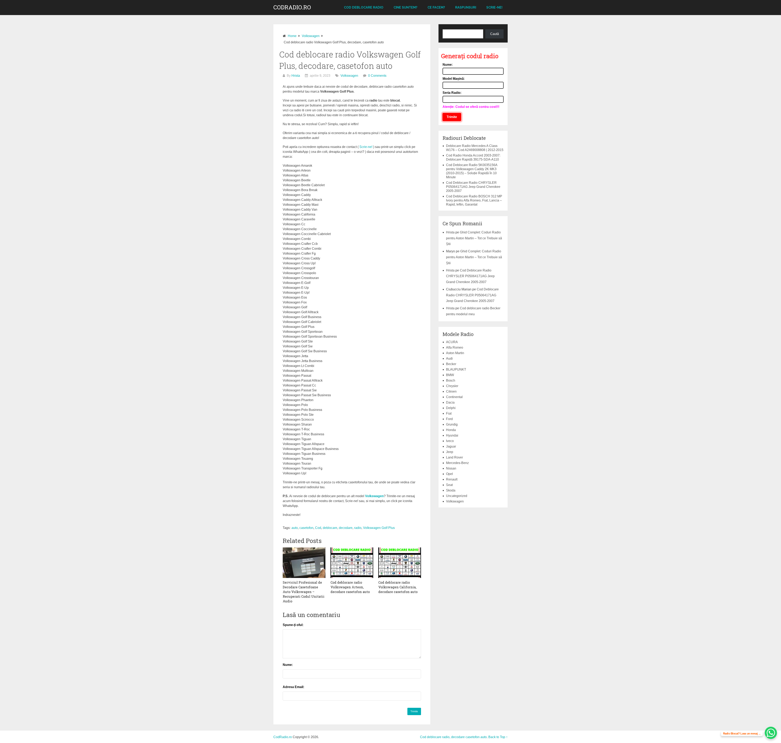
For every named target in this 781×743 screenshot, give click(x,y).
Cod (318, 528)
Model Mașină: (454, 78)
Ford (449, 419)
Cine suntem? (405, 7)
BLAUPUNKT (456, 369)
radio (357, 528)
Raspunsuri (465, 7)
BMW (450, 375)
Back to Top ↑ (498, 737)
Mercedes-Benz (457, 463)
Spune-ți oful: (293, 625)
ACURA (452, 342)
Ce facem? (436, 7)
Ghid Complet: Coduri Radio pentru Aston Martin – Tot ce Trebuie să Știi (474, 238)
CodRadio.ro (292, 7)
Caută (494, 34)
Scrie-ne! (494, 7)
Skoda (450, 490)
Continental (454, 397)
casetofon (306, 528)
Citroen (451, 391)
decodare (345, 528)
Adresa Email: (293, 687)
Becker (451, 364)
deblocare (330, 528)
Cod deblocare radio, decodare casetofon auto (453, 737)
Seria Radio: (452, 92)
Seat (449, 485)
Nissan (451, 468)
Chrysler (452, 386)
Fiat (449, 413)
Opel (449, 474)
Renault (451, 479)
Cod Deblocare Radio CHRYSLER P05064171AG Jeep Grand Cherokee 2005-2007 (473, 187)
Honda (451, 430)
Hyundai (452, 435)
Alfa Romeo (454, 347)
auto (294, 528)
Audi (449, 358)
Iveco (450, 441)
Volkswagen (349, 75)
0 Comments (377, 75)
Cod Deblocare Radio (363, 7)
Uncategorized (456, 496)
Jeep (449, 452)
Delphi (451, 408)
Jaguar (451, 446)
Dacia (450, 402)
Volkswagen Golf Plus (379, 528)
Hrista (295, 75)
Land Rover (454, 457)
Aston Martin (455, 353)
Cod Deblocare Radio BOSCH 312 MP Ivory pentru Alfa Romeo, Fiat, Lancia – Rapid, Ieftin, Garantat (474, 200)
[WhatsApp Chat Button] (771, 733)
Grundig (452, 424)
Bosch (450, 380)
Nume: (288, 664)
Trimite (452, 116)
